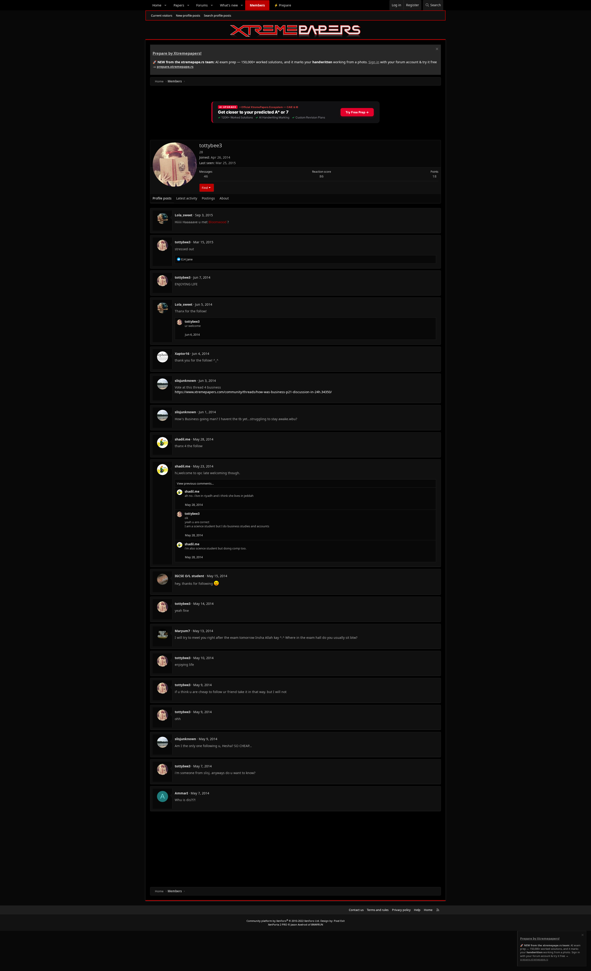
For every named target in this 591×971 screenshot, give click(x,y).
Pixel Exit (339, 921)
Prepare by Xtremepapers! (177, 53)
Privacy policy (401, 910)
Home (156, 5)
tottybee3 (182, 242)
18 (434, 176)
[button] (165, 5)
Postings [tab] (208, 198)
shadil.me (182, 439)
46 (206, 176)
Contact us (356, 910)
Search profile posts (217, 15)
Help (417, 910)
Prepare (282, 5)
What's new (229, 5)
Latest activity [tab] (186, 198)
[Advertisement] (288, 850)
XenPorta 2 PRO (277, 924)
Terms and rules (378, 910)
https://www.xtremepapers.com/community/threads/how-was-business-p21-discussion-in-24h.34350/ (253, 392)
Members (257, 5)
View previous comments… (195, 483)
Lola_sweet (183, 215)
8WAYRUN (317, 924)
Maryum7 (182, 631)
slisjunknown (185, 380)
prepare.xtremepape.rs (175, 66)
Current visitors (161, 15)
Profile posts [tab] (162, 198)
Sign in (373, 62)
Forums (202, 5)
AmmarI (181, 793)
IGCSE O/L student (189, 576)
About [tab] (224, 198)
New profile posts (188, 15)
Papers (179, 5)
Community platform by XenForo (283, 921)
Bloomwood (217, 222)
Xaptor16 (182, 353)
